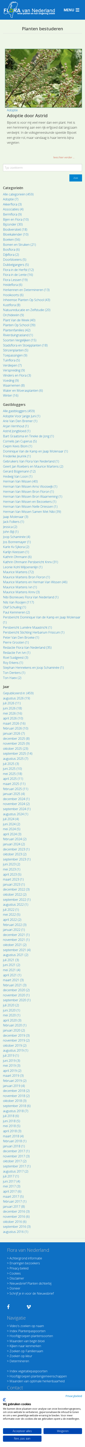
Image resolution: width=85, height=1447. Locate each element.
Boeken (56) (11, 239)
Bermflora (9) (12, 214)
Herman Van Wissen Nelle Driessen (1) (30, 506)
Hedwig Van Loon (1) (17, 476)
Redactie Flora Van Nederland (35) (27, 647)
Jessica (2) (10, 527)
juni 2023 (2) (11, 864)
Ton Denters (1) (14, 673)
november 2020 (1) (16, 995)
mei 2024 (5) (11, 829)
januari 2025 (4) (14, 794)
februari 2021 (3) (14, 985)
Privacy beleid (18, 1268)
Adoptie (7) (10, 199)
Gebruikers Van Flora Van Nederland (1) (31, 461)
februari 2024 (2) (14, 839)
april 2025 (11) (13, 778)
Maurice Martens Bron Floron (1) (26, 577)
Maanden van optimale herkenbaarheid (37, 1381)
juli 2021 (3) (11, 960)
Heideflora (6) (12, 285)
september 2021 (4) (17, 950)
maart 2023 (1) (13, 879)
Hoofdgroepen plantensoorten (31, 1336)
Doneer (14, 1288)
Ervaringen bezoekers (24, 1263)
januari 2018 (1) (14, 1146)
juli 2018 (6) (11, 1116)
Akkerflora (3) (12, 204)
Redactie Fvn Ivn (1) (16, 652)
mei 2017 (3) (11, 1186)
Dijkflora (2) (11, 254)
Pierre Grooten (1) (16, 642)
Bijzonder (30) (13, 224)
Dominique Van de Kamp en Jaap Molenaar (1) (35, 451)
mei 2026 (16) (12, 713)
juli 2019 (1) (11, 1055)
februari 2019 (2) (14, 1081)
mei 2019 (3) (11, 1065)
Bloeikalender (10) (15, 234)
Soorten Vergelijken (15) (19, 340)
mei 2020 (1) (11, 1015)
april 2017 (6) (12, 1191)
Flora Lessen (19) (15, 280)
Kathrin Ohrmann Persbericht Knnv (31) (30, 562)
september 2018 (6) (17, 1106)
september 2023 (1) (17, 859)
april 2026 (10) (13, 718)
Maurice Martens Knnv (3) (21, 592)
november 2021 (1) (16, 940)
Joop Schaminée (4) (16, 537)
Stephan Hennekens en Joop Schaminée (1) (33, 667)
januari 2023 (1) (14, 884)
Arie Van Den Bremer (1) (20, 421)
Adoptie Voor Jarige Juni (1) (21, 416)
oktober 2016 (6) (14, 1221)
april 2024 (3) (12, 834)
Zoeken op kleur (20, 1356)
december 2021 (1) (16, 935)
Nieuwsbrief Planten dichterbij (30, 1283)
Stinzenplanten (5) (15, 350)
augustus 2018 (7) (15, 1111)
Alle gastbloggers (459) (19, 411)
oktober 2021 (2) (14, 945)
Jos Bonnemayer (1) (17, 542)
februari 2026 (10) (15, 728)
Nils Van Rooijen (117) (18, 602)
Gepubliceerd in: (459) (18, 693)
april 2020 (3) (12, 1020)
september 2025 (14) (17, 753)
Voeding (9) (11, 380)
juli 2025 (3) (11, 764)
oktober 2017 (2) (14, 1161)
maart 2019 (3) (13, 1075)
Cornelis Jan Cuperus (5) (20, 441)
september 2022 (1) (17, 899)
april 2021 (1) (12, 975)
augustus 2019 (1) (15, 1050)
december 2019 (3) (16, 1035)
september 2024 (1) (17, 809)
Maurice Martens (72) (18, 572)
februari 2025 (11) (15, 789)
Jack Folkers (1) (13, 521)
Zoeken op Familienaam (26, 1351)
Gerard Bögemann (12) (19, 471)
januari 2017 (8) (14, 1206)
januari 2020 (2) (14, 1030)
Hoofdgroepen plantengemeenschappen (38, 1376)
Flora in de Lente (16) (18, 275)
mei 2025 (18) (12, 774)
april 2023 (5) (12, 874)
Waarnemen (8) (14, 385)
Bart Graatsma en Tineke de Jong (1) (28, 436)
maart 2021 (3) (13, 980)
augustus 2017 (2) (15, 1171)
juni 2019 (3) (11, 1060)
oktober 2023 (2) (14, 854)
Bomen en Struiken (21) (19, 244)
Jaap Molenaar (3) (15, 517)
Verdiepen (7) (12, 365)
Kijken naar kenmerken (25, 1346)
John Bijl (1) (11, 532)
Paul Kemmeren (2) (16, 612)
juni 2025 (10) (12, 768)
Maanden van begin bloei (27, 1341)
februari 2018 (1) (14, 1141)
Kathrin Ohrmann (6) (17, 557)
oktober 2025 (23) (15, 748)
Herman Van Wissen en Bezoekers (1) (29, 501)
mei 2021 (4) (11, 970)
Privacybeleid (73, 1396)
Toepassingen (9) (15, 355)
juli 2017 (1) (11, 1176)
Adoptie (12, 110)
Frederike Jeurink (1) (17, 456)
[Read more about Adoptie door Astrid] (43, 78)
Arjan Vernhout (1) (16, 426)
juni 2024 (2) (11, 824)
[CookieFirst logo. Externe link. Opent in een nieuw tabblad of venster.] (4, 1400)
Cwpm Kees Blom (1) (17, 446)
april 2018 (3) (12, 1131)
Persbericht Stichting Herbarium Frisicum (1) (33, 632)
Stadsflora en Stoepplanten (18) (25, 345)
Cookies (15, 1273)
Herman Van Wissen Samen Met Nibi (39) (32, 511)
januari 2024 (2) (14, 844)
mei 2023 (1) (11, 869)
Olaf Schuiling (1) (14, 607)
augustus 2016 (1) (15, 1232)
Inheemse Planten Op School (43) (26, 300)
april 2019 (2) (12, 1070)
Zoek (75, 177)
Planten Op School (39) (19, 325)
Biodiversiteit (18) (15, 229)
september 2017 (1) (17, 1166)
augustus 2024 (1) (15, 814)
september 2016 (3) (17, 1226)
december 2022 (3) (16, 889)
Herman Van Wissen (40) (20, 481)
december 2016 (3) (16, 1211)
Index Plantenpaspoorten (27, 1331)
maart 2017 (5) (13, 1196)
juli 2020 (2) (11, 1005)
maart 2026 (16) (14, 723)
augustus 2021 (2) (15, 955)
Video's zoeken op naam (26, 1326)
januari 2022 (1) (14, 930)
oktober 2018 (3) (14, 1101)
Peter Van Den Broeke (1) (21, 637)
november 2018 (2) (16, 1096)
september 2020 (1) (17, 1000)
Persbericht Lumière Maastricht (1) (27, 627)
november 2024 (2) (16, 804)
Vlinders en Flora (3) (17, 375)
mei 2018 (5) (11, 1126)
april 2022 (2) (12, 919)
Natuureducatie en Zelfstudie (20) (26, 310)
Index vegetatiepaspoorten (28, 1371)
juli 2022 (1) (11, 909)
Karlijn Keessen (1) (16, 552)
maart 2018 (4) (13, 1136)
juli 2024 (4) (11, 819)
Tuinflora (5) (11, 360)
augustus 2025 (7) (15, 758)
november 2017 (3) (16, 1156)
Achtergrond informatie (25, 1258)
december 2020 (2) (16, 990)
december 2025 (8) (16, 738)
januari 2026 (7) (14, 733)
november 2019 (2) (16, 1040)
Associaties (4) (13, 209)
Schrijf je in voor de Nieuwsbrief (31, 1293)
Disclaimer (16, 1278)
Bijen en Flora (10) (16, 219)
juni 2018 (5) (11, 1121)
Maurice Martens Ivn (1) (20, 587)
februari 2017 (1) (14, 1201)
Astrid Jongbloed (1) (16, 431)
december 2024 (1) (16, 799)
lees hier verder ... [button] (64, 157)
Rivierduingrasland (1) (18, 335)
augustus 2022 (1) (15, 904)
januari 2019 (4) (14, 1086)
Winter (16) (10, 395)
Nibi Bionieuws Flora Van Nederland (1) (31, 597)
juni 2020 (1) (11, 1010)
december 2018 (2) (16, 1091)
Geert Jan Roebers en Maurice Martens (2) (33, 466)
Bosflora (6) (11, 249)
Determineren (19, 1361)
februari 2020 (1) (14, 1025)
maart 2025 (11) (14, 784)
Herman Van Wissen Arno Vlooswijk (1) (30, 486)
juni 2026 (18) (12, 708)
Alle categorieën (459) (18, 194)
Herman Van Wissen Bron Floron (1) (28, 491)
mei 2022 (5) (11, 914)
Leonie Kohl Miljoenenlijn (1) (22, 567)
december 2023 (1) (16, 849)
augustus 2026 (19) (16, 698)
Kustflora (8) (11, 305)
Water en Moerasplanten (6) (23, 390)
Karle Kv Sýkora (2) (16, 547)
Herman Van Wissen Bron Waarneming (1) (32, 496)
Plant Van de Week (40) (19, 320)
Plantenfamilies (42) (16, 330)
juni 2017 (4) (11, 1181)
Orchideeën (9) (13, 315)
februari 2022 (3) (14, 925)
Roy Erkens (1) (13, 662)
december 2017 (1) (16, 1151)
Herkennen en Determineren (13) (26, 290)
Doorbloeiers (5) (14, 259)
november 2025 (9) (16, 743)
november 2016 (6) (16, 1216)
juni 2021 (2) (11, 965)
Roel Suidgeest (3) (15, 657)
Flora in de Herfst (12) (18, 270)
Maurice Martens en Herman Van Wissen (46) (35, 582)
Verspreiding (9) (14, 370)
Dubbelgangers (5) (16, 265)
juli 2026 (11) (12, 703)
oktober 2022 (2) (14, 894)
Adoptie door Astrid (27, 115)
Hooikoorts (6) (13, 295)
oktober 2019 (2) (14, 1045)
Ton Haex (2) (12, 678)
